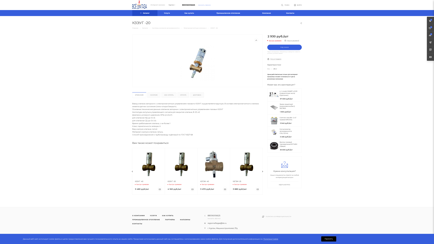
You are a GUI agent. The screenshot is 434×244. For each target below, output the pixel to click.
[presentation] (132, 171)
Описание (139, 95)
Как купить (169, 95)
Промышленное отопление (146, 220)
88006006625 (188, 5)
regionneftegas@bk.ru (217, 223)
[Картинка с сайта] (197, 63)
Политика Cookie (270, 239)
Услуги (153, 215)
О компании (138, 215)
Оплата (183, 95)
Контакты (137, 224)
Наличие (154, 95)
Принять (329, 239)
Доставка (197, 95)
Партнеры (170, 220)
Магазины (185, 220)
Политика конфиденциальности (278, 216)
